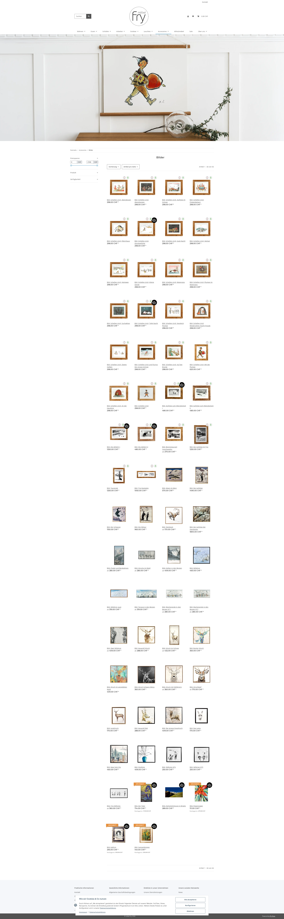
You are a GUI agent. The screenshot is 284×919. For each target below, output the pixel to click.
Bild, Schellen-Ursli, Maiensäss (173, 282)
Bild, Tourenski (112, 488)
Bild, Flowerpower (196, 806)
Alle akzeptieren (190, 900)
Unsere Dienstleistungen (153, 892)
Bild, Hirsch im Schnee (170, 648)
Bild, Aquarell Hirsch (142, 648)
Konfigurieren (190, 905)
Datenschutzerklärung (108, 908)
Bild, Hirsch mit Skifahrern (172, 687)
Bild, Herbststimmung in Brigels (174, 806)
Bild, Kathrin (111, 847)
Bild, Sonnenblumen (142, 847)
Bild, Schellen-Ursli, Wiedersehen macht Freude (200, 324)
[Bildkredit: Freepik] (142, 87)
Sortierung (113, 167)
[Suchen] (88, 16)
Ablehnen (190, 911)
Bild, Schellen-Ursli (142, 406)
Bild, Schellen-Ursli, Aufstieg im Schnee (173, 201)
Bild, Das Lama (195, 728)
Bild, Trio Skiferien (113, 806)
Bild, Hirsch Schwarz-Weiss (145, 687)
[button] (188, 16)
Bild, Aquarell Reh (141, 728)
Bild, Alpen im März (169, 488)
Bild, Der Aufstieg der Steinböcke (198, 528)
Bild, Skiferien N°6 (169, 767)
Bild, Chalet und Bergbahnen (117, 568)
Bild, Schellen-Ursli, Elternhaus (118, 241)
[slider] (71, 165)
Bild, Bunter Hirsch (197, 648)
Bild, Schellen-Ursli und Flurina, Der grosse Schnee (146, 366)
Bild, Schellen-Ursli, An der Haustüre (117, 407)
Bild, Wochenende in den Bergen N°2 (199, 608)
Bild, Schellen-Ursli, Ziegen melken (117, 366)
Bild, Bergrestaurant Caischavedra (169, 448)
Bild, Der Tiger (140, 806)
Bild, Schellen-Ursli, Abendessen (119, 200)
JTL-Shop (272, 916)
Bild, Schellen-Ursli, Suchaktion (118, 323)
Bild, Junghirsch (113, 728)
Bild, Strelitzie (140, 767)
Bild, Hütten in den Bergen (172, 568)
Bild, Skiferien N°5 (196, 767)
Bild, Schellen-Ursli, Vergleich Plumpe (173, 324)
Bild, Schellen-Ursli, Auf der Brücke (172, 366)
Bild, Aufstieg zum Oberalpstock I (174, 407)
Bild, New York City (114, 767)
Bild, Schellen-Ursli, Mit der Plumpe (200, 366)
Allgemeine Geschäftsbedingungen (122, 892)
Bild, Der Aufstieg (196, 488)
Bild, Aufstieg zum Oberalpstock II (201, 407)
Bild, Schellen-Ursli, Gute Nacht (173, 241)
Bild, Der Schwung (113, 527)
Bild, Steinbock (167, 527)
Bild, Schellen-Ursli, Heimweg (118, 282)
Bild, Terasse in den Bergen (145, 607)
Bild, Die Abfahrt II (141, 447)
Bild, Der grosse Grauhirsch (172, 728)
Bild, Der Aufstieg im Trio (199, 447)
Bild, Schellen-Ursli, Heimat (200, 241)
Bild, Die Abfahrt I (113, 447)
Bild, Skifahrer (195, 568)
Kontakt (205, 2)
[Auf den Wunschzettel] (127, 178)
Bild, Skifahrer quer (114, 607)
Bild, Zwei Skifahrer (114, 648)
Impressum (83, 912)
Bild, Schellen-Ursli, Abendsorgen (142, 201)
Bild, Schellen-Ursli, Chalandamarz (197, 201)
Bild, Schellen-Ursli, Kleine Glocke (144, 283)
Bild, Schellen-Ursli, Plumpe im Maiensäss (201, 283)
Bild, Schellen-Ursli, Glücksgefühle (142, 242)
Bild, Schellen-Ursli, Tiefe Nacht (146, 323)
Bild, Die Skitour (140, 527)
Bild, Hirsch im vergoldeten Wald (117, 688)
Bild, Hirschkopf (195, 687)
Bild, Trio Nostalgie (142, 488)
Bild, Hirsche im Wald (142, 568)
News (180, 892)
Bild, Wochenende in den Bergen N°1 (171, 608)
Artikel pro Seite (130, 167)
